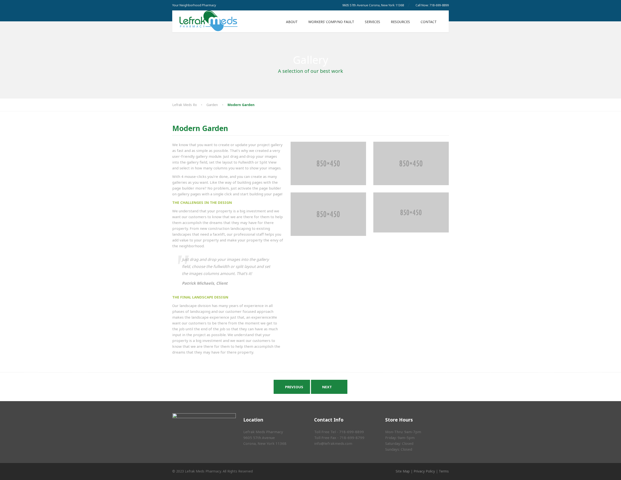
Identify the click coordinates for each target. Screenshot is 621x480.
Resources (400, 21)
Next (327, 386)
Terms (444, 471)
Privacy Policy (424, 471)
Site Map (403, 471)
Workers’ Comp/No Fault (331, 21)
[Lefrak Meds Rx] (204, 21)
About (292, 21)
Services (372, 21)
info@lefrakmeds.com (333, 443)
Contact (429, 21)
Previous (293, 386)
